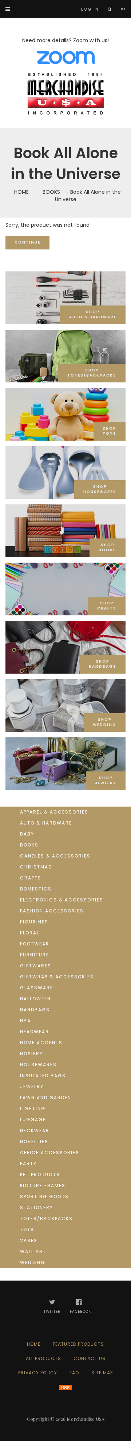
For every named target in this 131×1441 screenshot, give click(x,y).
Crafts (30, 878)
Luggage (33, 1119)
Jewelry (32, 1086)
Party (28, 1163)
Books (51, 192)
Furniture (34, 955)
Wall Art (33, 1251)
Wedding (32, 1262)
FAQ (74, 1373)
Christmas (36, 867)
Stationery (36, 1207)
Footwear (34, 944)
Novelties (34, 1141)
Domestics (36, 889)
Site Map (102, 1373)
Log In (90, 9)
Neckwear (34, 1130)
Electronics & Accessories (61, 900)
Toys (27, 1229)
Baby (27, 834)
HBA (25, 1021)
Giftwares (35, 966)
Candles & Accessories (55, 856)
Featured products (78, 1344)
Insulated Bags (43, 1076)
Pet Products (40, 1174)
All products (43, 1358)
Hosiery (31, 1054)
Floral (29, 933)
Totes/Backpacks (46, 1218)
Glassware (36, 988)
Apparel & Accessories (54, 812)
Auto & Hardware (46, 823)
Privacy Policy (37, 1373)
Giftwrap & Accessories (57, 977)
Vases (28, 1240)
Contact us (90, 1358)
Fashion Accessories (52, 911)
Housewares (38, 1065)
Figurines (34, 922)
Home (21, 192)
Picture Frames (43, 1185)
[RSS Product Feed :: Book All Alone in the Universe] (65, 1387)
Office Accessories (49, 1152)
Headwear (34, 1032)
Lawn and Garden (45, 1097)
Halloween (35, 999)
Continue (27, 242)
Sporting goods (44, 1196)
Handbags (35, 1010)
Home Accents (41, 1043)
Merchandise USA (85, 1419)
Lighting (32, 1108)
